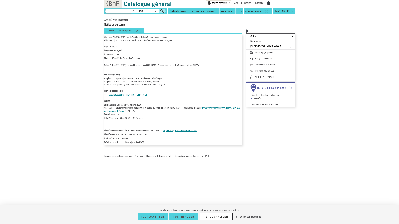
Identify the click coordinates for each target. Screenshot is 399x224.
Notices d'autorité (254, 11)
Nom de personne (120, 19)
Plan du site (151, 155)
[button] (133, 11)
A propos (139, 155)
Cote (239, 11)
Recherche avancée (179, 11)
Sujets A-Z (212, 11)
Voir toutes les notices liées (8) (265, 104)
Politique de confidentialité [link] (248, 216)
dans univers (282, 12)
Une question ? (246, 2)
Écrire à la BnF (165, 155)
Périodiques (227, 11)
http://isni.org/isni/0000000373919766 (180, 130)
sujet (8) (257, 98)
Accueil (107, 19)
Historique (259, 2)
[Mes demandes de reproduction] (269, 3)
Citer (256, 41)
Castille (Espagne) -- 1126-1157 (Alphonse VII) (128, 94)
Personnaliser (216, 216)
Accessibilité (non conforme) (187, 155)
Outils (253, 36)
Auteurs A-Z (198, 11)
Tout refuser (183, 216)
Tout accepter (152, 216)
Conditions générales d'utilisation (118, 155)
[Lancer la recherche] (162, 11)
